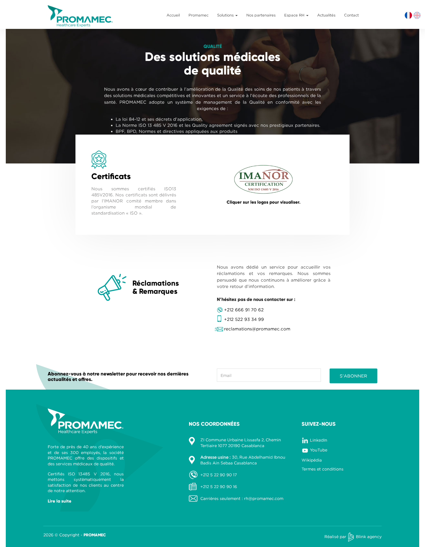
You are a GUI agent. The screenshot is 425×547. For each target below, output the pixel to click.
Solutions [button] (226, 15)
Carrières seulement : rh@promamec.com (241, 498)
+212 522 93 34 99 (244, 319)
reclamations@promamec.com (257, 328)
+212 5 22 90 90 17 (218, 474)
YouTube (318, 450)
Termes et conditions (322, 469)
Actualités (326, 15)
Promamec (198, 15)
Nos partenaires (261, 15)
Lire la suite (59, 501)
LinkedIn (318, 440)
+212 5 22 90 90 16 (218, 486)
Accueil (173, 15)
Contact (351, 15)
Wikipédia (312, 460)
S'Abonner (353, 375)
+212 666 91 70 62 (244, 309)
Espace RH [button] (295, 15)
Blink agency (369, 536)
